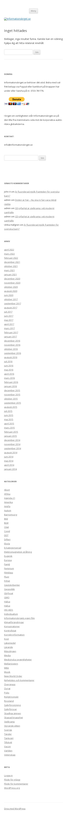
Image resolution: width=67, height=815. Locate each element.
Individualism (11, 614)
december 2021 (12, 262)
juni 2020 (8, 295)
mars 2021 (9, 270)
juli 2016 (8, 361)
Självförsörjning (12, 705)
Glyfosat (8, 593)
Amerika (8, 502)
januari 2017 (10, 336)
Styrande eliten (12, 725)
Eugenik (8, 556)
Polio (6, 692)
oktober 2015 (11, 398)
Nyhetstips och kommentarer (19, 680)
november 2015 (12, 394)
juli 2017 (8, 311)
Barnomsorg (10, 514)
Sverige (8, 729)
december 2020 (12, 278)
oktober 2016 (11, 349)
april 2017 (9, 324)
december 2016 (12, 340)
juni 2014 (8, 456)
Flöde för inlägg (12, 779)
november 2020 (12, 282)
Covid (7, 531)
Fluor (6, 576)
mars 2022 (9, 253)
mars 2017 (9, 328)
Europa (8, 560)
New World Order (13, 676)
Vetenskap (9, 754)
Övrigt (7, 688)
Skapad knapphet (13, 717)
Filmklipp (8, 572)
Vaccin (7, 746)
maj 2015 (8, 419)
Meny (33, 10)
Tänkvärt (8, 738)
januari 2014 (10, 469)
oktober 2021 (11, 266)
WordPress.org (12, 787)
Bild (6, 518)
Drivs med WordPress (14, 808)
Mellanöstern (11, 663)
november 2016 (12, 344)
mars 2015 (9, 427)
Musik (7, 672)
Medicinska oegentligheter (18, 659)
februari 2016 (11, 382)
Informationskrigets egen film (19, 618)
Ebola (7, 543)
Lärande (8, 647)
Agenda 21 (9, 498)
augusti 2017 (10, 307)
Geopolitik (9, 589)
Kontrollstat (10, 630)
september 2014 (12, 448)
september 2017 (12, 303)
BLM (6, 522)
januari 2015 (10, 436)
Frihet (7, 580)
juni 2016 (8, 365)
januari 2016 (10, 386)
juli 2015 (8, 411)
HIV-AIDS (8, 609)
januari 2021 (10, 274)
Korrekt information (14, 634)
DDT (6, 535)
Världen (8, 750)
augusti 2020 (10, 291)
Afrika (7, 493)
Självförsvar (10, 709)
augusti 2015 (10, 407)
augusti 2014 (10, 452)
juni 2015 (8, 415)
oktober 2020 (11, 286)
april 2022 (9, 249)
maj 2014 (8, 460)
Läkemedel (10, 643)
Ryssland (9, 701)
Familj (7, 564)
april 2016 (9, 373)
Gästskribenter (12, 585)
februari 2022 (11, 257)
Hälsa (7, 601)
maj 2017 (8, 320)
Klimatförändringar (14, 622)
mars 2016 (9, 378)
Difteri (7, 539)
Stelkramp (9, 721)
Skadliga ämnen (12, 713)
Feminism (9, 568)
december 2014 (12, 440)
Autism (7, 510)
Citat (6, 527)
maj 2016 (8, 369)
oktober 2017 (11, 299)
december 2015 (12, 390)
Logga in (8, 775)
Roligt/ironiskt (11, 696)
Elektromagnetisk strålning (18, 551)
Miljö (6, 667)
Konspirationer (12, 626)
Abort (7, 489)
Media (7, 655)
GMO (6, 597)
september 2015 (12, 402)
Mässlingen (10, 651)
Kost (6, 638)
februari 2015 (11, 431)
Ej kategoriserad (12, 547)
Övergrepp (9, 684)
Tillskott (8, 742)
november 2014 (12, 444)
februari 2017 (11, 332)
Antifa (7, 506)
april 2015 (9, 423)
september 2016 (12, 353)
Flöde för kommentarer (16, 783)
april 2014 (9, 465)
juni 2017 (8, 315)
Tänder (8, 734)
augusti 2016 (10, 357)
